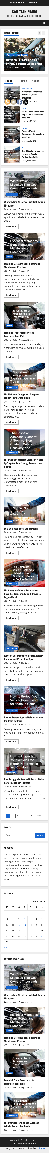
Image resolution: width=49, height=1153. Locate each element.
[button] (4, 23)
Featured (10, 55)
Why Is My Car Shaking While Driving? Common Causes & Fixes (24, 62)
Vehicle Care (22, 55)
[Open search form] (44, 23)
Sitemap (42, 1148)
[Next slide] (43, 33)
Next (39, 815)
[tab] (11, 81)
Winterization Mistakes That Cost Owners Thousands (12, 94)
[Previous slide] (39, 33)
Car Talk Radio (24, 11)
